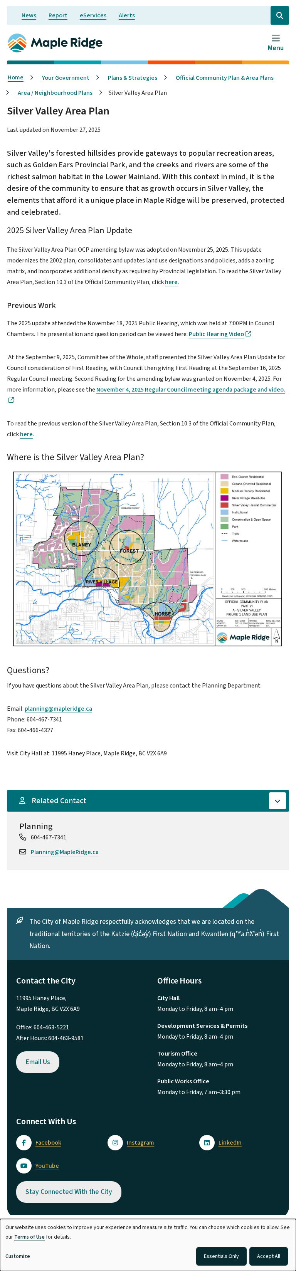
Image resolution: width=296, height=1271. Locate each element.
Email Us (37, 1062)
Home (16, 77)
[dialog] (148, 1245)
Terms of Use (29, 1237)
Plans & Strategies (132, 78)
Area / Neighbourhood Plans (55, 93)
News (29, 15)
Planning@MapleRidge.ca (65, 852)
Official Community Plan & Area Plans (225, 78)
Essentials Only (221, 1256)
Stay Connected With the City (68, 1192)
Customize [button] (17, 1256)
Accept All (268, 1256)
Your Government (65, 78)
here (171, 282)
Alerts (127, 15)
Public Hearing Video (216, 334)
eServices (93, 15)
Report (58, 15)
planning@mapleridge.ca (58, 708)
